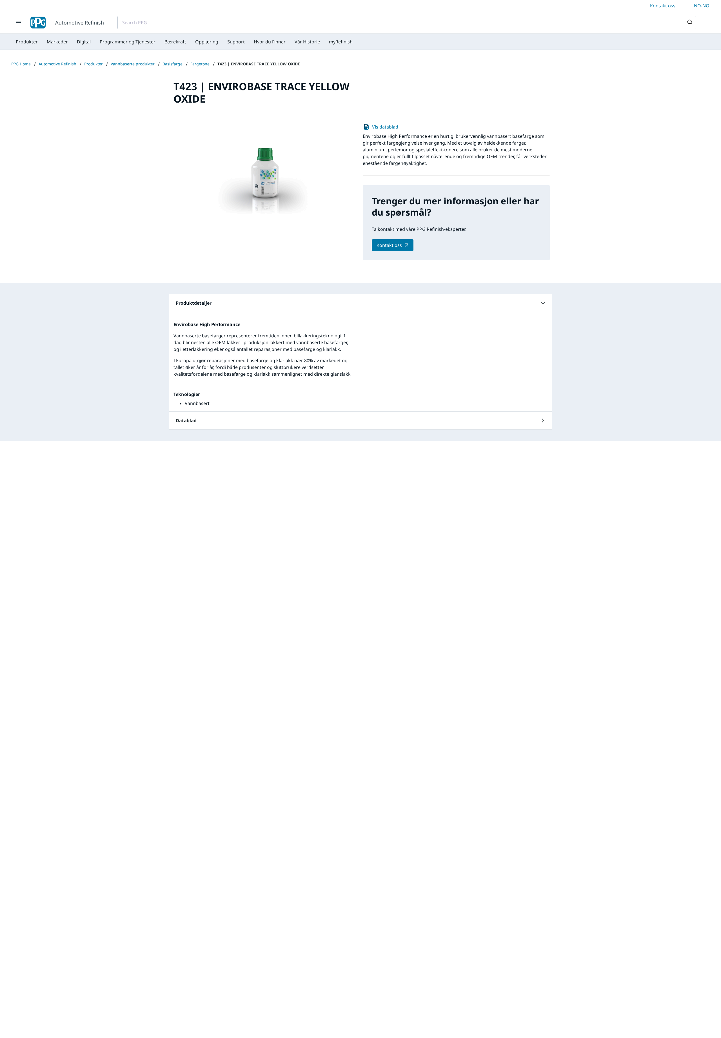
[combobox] (406, 22)
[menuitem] (26, 41)
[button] (360, 303)
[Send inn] (689, 22)
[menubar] (184, 41)
